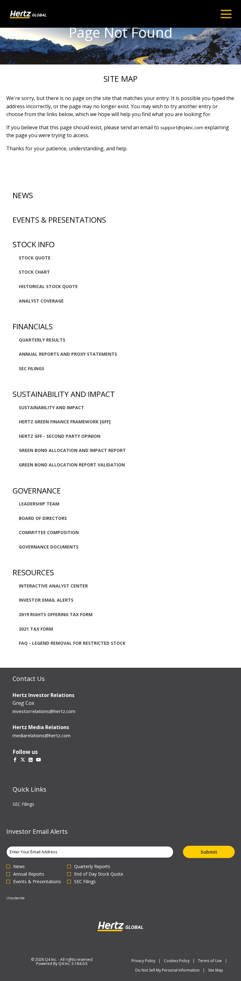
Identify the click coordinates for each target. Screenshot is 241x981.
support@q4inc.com (181, 127)
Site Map (215, 970)
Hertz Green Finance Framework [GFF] (64, 422)
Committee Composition (49, 532)
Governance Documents (48, 547)
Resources (33, 572)
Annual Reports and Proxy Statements (68, 354)
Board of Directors (43, 518)
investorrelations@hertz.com (44, 711)
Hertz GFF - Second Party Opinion (59, 436)
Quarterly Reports (92, 866)
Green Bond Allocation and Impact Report (72, 450)
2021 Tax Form (36, 629)
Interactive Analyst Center (53, 586)
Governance (37, 490)
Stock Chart (34, 272)
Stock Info (34, 244)
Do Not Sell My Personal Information (167, 970)
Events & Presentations (59, 220)
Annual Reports (28, 874)
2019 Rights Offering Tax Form (56, 614)
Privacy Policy (143, 961)
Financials (33, 326)
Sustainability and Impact (64, 394)
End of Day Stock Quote (98, 874)
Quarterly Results (42, 340)
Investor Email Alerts (46, 600)
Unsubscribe (15, 898)
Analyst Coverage (41, 301)
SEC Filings (31, 368)
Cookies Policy (177, 961)
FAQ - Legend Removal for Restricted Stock (72, 643)
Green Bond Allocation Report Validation (72, 465)
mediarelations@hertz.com (42, 735)
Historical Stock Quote (48, 286)
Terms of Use (210, 961)
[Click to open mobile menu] (226, 14)
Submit (209, 852)
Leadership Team (39, 504)
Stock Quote (35, 258)
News (23, 195)
